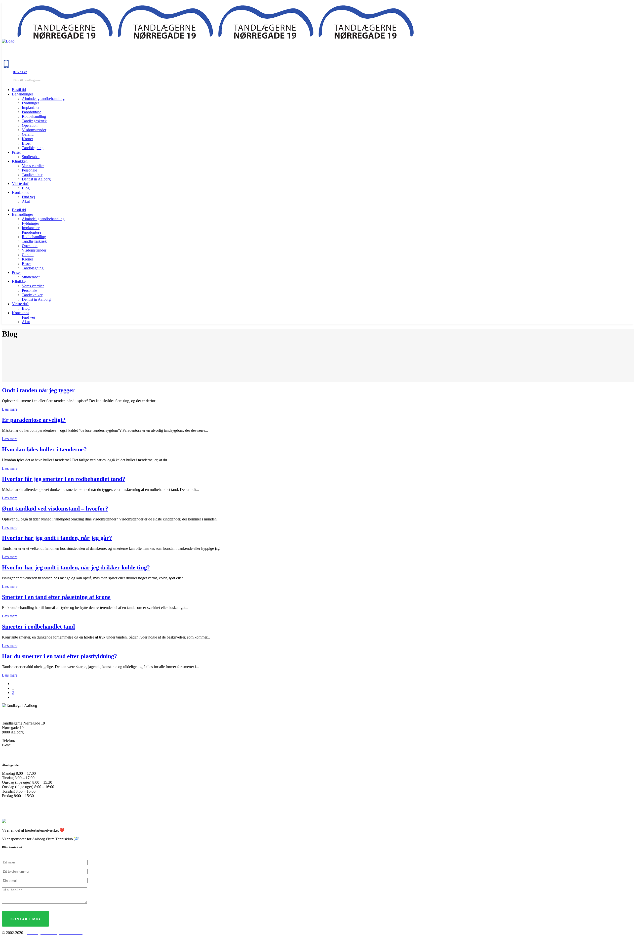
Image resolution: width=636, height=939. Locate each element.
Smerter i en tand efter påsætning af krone (56, 597)
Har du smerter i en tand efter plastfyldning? (59, 656)
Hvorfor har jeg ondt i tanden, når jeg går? (57, 538)
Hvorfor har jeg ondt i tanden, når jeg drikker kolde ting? (76, 567)
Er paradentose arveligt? (34, 420)
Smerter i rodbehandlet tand (38, 626)
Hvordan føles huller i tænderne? (44, 449)
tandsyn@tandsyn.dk (30, 745)
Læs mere (9, 409)
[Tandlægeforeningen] (4, 821)
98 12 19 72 (20, 72)
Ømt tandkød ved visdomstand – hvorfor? (55, 508)
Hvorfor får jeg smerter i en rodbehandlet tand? (63, 479)
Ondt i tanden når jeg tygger (38, 390)
